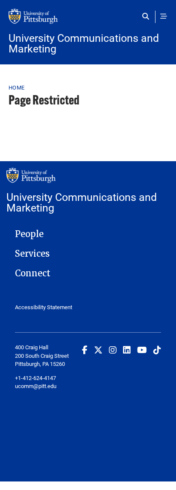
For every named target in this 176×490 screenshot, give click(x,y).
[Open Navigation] (164, 16)
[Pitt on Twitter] (98, 349)
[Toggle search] (147, 16)
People (29, 234)
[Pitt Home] (88, 20)
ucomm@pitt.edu (35, 386)
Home (16, 87)
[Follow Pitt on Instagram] (113, 349)
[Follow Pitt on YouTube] (142, 349)
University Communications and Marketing (84, 43)
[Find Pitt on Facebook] (85, 349)
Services (32, 253)
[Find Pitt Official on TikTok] (157, 349)
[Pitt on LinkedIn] (127, 349)
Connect (32, 273)
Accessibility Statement (43, 307)
